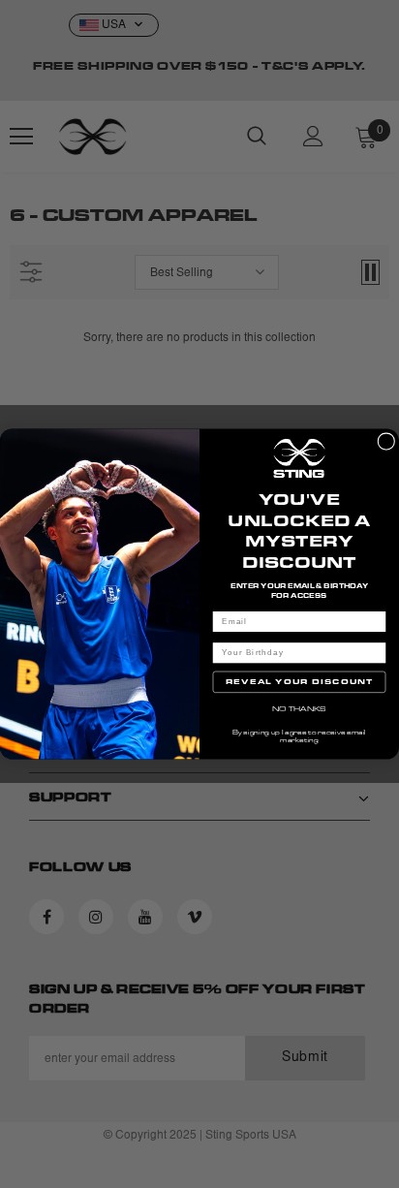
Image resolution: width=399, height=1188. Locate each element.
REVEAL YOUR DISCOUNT (300, 682)
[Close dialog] (386, 442)
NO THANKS (299, 709)
